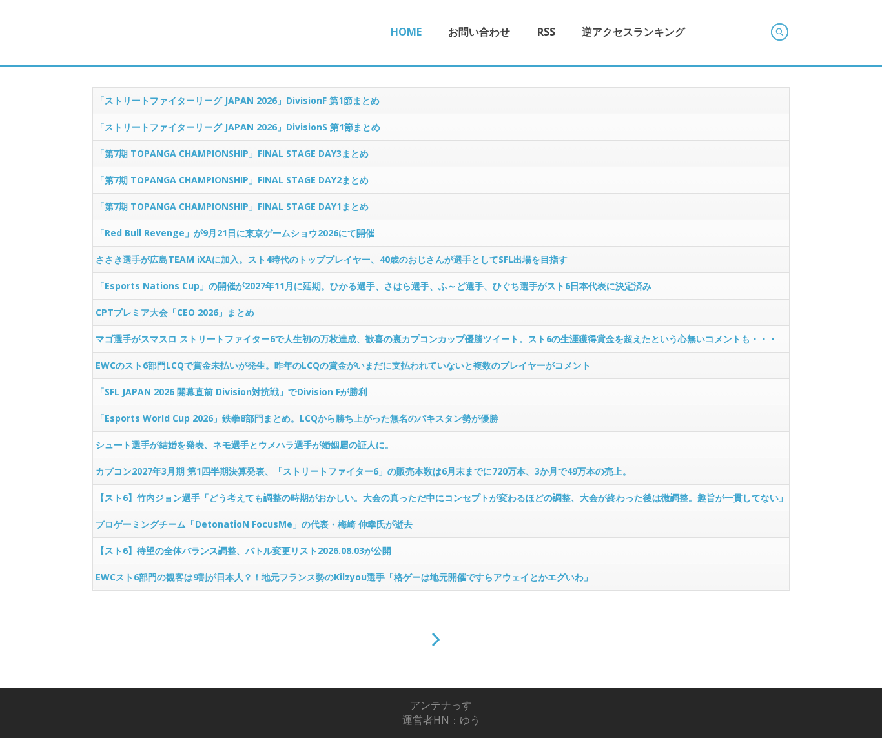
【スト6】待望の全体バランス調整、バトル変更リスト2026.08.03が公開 (243, 550)
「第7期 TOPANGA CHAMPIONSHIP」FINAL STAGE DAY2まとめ (232, 180)
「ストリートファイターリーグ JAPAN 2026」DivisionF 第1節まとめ (238, 100)
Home (406, 32)
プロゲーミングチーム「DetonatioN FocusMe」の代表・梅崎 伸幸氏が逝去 (254, 524)
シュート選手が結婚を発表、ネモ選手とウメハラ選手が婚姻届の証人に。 (245, 444)
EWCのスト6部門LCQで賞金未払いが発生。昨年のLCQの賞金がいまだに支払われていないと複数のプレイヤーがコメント (343, 365)
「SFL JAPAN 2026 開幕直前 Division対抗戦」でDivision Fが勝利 (231, 391)
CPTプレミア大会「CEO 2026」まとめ (175, 312)
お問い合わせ (479, 32)
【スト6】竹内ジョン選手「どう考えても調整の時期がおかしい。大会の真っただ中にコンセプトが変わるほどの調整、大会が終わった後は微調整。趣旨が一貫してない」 (442, 497)
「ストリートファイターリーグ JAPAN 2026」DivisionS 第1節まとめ (238, 127)
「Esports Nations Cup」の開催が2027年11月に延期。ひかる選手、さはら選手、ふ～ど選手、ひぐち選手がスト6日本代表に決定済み (373, 286)
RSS (546, 32)
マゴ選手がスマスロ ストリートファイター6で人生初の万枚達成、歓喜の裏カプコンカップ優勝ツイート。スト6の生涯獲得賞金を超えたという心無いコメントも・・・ (436, 339)
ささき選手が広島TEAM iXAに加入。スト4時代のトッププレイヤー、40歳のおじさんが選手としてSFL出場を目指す (332, 259)
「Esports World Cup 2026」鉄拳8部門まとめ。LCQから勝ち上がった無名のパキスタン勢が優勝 (297, 418)
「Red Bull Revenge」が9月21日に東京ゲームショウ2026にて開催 (235, 233)
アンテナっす (441, 705)
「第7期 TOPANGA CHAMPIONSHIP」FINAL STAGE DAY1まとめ (232, 206)
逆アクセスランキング (633, 32)
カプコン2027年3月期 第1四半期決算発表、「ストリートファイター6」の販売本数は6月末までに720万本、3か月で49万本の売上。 (363, 471)
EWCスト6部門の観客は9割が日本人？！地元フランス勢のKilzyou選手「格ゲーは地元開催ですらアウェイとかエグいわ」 (344, 577)
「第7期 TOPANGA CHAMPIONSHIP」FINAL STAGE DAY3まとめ (232, 153)
